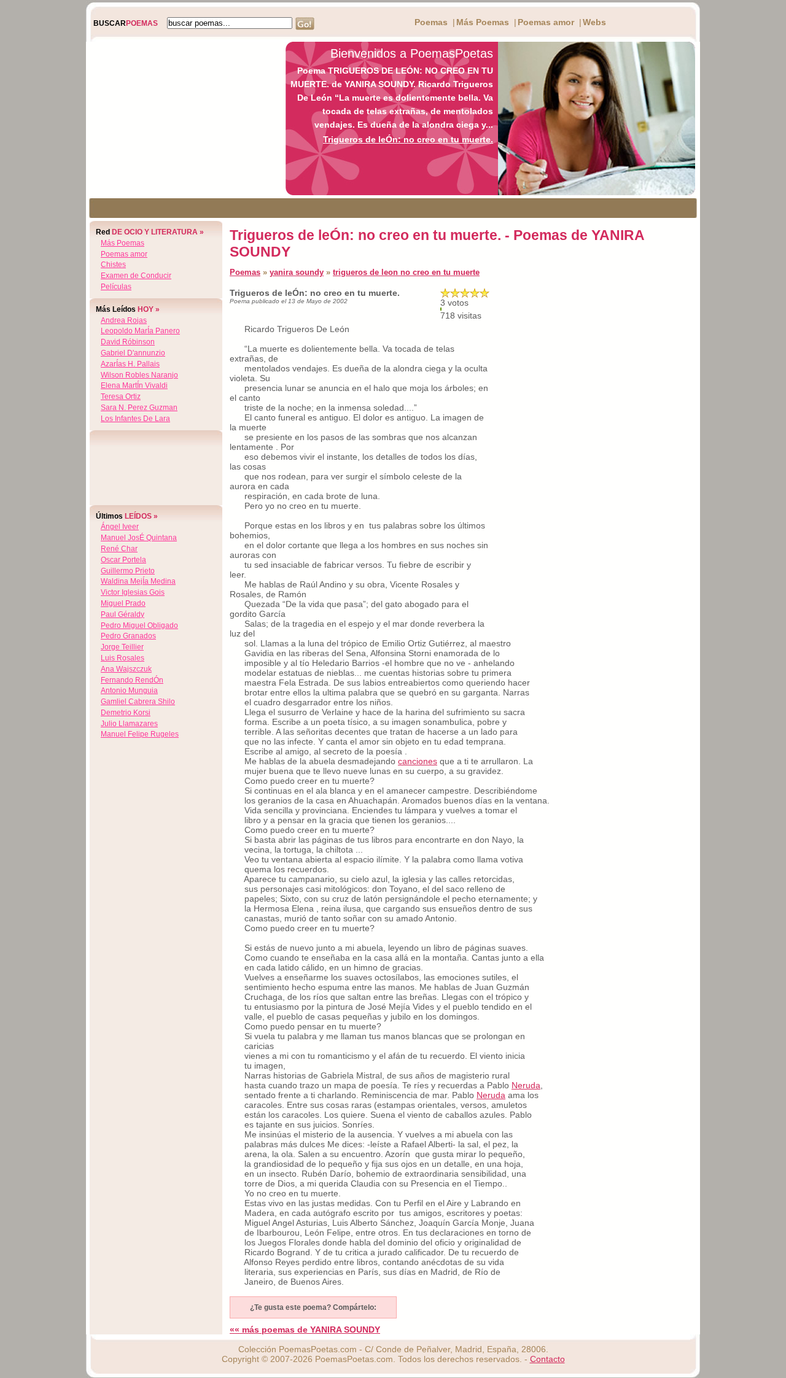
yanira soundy (297, 272)
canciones (417, 761)
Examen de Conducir (136, 275)
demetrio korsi (125, 712)
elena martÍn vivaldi (134, 385)
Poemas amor (546, 22)
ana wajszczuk (126, 669)
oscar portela (123, 559)
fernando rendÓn (132, 680)
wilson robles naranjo (139, 375)
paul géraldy (122, 614)
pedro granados (128, 636)
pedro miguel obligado (139, 625)
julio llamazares (129, 723)
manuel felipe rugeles (140, 734)
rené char (119, 548)
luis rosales (122, 658)
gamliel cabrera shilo (138, 701)
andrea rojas (124, 320)
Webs (594, 22)
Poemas (431, 22)
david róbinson (128, 342)
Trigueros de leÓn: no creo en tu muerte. (408, 139)
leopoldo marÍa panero (140, 331)
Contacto (547, 1359)
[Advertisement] (182, 118)
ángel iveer (120, 526)
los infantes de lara (135, 418)
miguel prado (123, 603)
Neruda (526, 1085)
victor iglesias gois (133, 592)
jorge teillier (122, 647)
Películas (116, 286)
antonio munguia (129, 690)
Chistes (113, 264)
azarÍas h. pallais (130, 364)
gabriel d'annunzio (133, 353)
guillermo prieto (128, 571)
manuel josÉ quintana (139, 537)
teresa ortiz (121, 396)
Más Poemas (482, 22)
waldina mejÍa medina (138, 581)
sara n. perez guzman (139, 407)
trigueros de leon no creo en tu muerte (406, 272)
